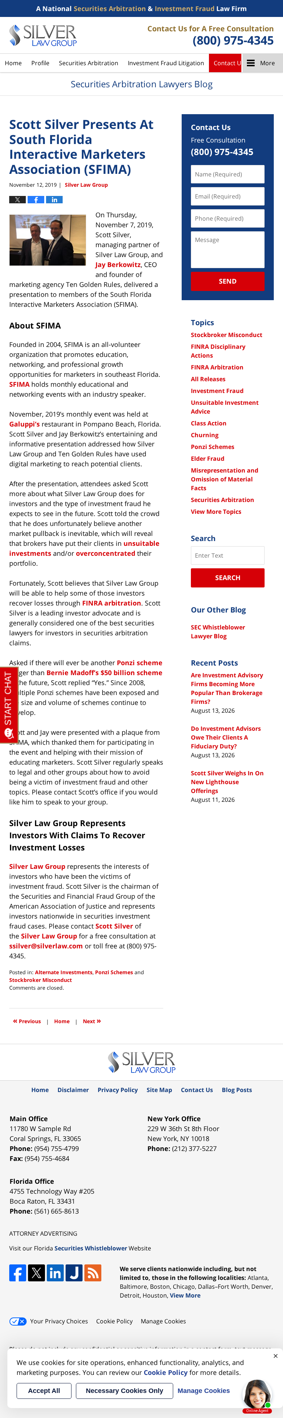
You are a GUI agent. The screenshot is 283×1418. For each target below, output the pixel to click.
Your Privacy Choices (59, 1321)
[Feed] (92, 1272)
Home (13, 63)
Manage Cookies (163, 1321)
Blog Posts (237, 1090)
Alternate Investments (63, 972)
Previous (27, 1020)
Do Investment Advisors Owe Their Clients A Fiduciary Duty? (226, 737)
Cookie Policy (114, 1321)
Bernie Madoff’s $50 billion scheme (104, 672)
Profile (40, 63)
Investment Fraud (217, 391)
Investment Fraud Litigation (166, 63)
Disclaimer (73, 1090)
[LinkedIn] (55, 1272)
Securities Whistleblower (91, 1248)
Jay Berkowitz (118, 264)
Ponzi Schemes (114, 972)
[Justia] (74, 1272)
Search (228, 577)
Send (228, 281)
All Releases (208, 379)
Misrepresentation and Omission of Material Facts (224, 479)
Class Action (209, 423)
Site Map (159, 1090)
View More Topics (216, 512)
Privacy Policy (118, 1090)
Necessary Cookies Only (124, 1390)
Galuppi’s (24, 424)
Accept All (44, 1390)
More (267, 63)
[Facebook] (17, 1272)
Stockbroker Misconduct (40, 979)
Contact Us (229, 63)
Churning (205, 435)
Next (92, 1020)
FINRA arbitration (111, 603)
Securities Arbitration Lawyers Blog (43, 35)
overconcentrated (105, 553)
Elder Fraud (207, 458)
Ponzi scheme (140, 662)
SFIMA (19, 384)
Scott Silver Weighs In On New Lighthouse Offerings (227, 782)
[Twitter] (36, 1272)
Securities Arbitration (88, 63)
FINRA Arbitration (217, 367)
